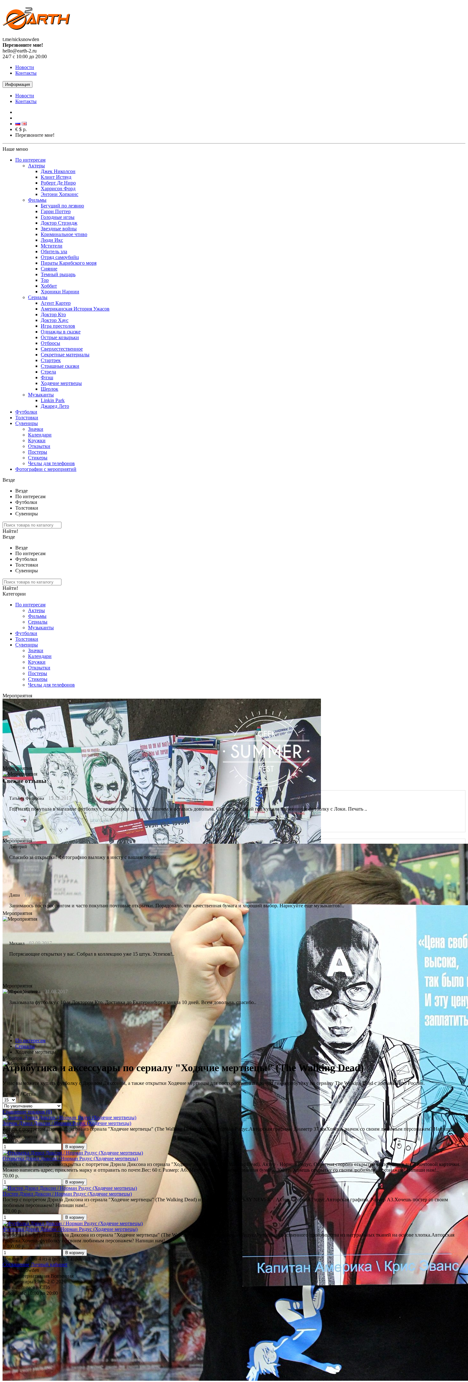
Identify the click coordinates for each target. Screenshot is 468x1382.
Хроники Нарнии (60, 291)
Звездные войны (59, 228)
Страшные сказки (60, 366)
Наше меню (15, 149)
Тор (45, 280)
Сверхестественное (62, 349)
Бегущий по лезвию (62, 205)
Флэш (47, 377)
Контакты (26, 73)
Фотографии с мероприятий (45, 469)
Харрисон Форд (58, 188)
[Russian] (17, 123)
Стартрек (51, 360)
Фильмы (37, 200)
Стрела (48, 371)
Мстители (51, 245)
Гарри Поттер (56, 211)
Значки (35, 429)
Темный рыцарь (58, 274)
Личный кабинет (49, 1264)
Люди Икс (52, 240)
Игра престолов (58, 326)
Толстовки (26, 417)
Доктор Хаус (54, 320)
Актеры (36, 165)
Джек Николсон (58, 171)
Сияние (49, 268)
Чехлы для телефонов (51, 463)
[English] (24, 123)
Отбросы (50, 343)
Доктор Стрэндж (59, 223)
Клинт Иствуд (56, 177)
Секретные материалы (65, 354)
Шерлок (49, 389)
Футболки (26, 412)
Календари (40, 434)
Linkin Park (53, 400)
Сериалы (37, 297)
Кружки (37, 440)
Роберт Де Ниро (58, 182)
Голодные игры (57, 217)
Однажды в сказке (61, 331)
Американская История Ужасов (75, 308)
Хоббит (49, 286)
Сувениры (26, 423)
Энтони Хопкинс (59, 194)
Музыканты (41, 394)
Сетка (29, 1094)
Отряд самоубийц (60, 257)
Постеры (37, 452)
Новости (24, 67)
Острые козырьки (60, 337)
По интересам (30, 160)
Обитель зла (54, 251)
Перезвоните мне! (34, 135)
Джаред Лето (55, 406)
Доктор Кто (53, 314)
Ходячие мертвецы (61, 383)
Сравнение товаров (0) (27, 1111)
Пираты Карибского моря (68, 263)
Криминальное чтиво (64, 234)
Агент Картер (56, 303)
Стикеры (37, 457)
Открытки (39, 446)
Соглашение (16, 1264)
